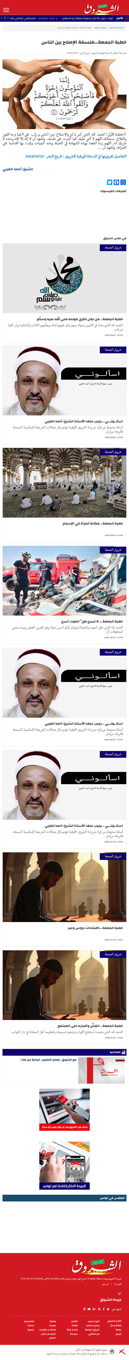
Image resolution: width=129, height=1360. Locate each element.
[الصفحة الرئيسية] (101, 7)
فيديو (118, 1334)
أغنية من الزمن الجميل (48, 1336)
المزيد (6, 10)
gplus (94, 1309)
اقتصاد (74, 1321)
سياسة (74, 1334)
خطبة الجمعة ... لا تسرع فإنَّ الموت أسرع (92, 621)
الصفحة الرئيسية (117, 27)
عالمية (30, 1330)
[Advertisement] (64, 1226)
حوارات (52, 1326)
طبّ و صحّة (72, 1330)
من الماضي (94, 1334)
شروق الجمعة (101, 27)
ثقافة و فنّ (115, 1326)
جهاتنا (75, 1326)
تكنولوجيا (29, 1321)
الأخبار (119, 18)
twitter (108, 1309)
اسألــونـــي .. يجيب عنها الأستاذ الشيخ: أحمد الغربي (84, 421)
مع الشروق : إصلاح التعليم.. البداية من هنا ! (48, 1059)
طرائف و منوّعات (47, 1330)
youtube (89, 1309)
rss (99, 1309)
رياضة (118, 1330)
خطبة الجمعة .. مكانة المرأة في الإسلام (93, 523)
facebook (104, 1309)
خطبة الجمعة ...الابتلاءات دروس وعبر (95, 928)
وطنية (53, 1321)
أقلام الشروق (114, 1321)
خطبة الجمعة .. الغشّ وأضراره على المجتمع (90, 1026)
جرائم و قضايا (93, 1326)
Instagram (84, 1309)
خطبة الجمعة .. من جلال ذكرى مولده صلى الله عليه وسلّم (80, 319)
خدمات (30, 1326)
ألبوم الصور (94, 1321)
